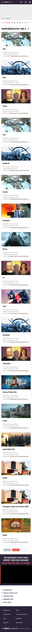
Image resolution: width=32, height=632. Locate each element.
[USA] (16, 39)
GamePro (6, 622)
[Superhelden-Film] (16, 439)
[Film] (16, 125)
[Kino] (16, 68)
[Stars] (16, 296)
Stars (4, 306)
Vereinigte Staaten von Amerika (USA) (16, 506)
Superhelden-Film (9, 449)
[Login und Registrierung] (25, 2)
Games (5, 535)
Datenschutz (7, 614)
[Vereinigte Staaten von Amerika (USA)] (16, 497)
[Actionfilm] (16, 211)
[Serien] (16, 96)
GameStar (19, 618)
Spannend (6, 163)
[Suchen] (21, 2)
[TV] (16, 268)
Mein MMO (19, 622)
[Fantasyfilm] (16, 354)
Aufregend (6, 335)
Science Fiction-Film (10, 392)
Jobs (4, 618)
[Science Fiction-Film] (16, 382)
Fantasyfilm (6, 363)
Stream (5, 192)
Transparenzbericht (21, 614)
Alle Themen (6, 23)
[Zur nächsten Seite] (25, 550)
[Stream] (16, 182)
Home (3, 18)
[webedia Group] (16, 629)
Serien (5, 106)
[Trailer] (16, 411)
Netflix (5, 478)
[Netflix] (16, 468)
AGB (17, 610)
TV (3, 277)
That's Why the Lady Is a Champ (16, 563)
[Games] (16, 525)
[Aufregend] (16, 325)
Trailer (5, 420)
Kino (4, 77)
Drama (5, 249)
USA (4, 49)
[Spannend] (16, 153)
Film (4, 134)
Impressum (6, 610)
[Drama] (16, 239)
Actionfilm (6, 220)
